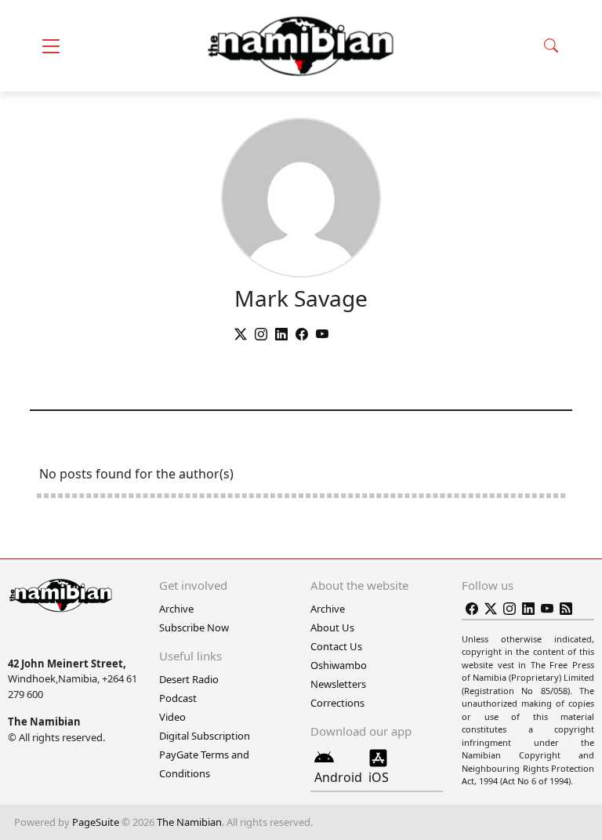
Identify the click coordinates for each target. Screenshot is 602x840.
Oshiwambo (338, 665)
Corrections (337, 703)
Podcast (178, 698)
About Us (332, 627)
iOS (378, 777)
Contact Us (336, 646)
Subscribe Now (194, 627)
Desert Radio (189, 679)
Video (172, 717)
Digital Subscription (204, 736)
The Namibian (189, 822)
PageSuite (95, 822)
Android (338, 777)
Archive (176, 609)
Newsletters (338, 684)
